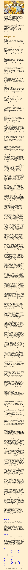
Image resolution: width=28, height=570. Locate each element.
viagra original (15, 31)
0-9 (21, 565)
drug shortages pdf (14, 3)
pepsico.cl (6, 519)
